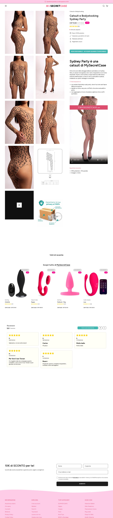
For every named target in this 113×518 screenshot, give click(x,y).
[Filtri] (100, 327)
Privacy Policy (9, 514)
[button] (103, 6)
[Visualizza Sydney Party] (19, 205)
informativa (75, 477)
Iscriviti (82, 484)
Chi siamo (8, 506)
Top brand (35, 512)
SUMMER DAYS (62, 503)
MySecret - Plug (61, 302)
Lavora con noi (36, 514)
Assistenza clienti (10, 503)
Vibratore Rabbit (89, 503)
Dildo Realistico (89, 506)
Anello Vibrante (89, 517)
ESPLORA (35, 500)
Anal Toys (61, 514)
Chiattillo (7, 302)
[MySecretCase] (56, 6)
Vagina (60, 506)
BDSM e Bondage (63, 517)
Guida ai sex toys (37, 517)
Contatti (7, 509)
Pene (59, 512)
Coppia (60, 509)
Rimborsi (7, 512)
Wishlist (34, 506)
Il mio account (36, 503)
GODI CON (88, 500)
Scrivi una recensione (88, 328)
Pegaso (33, 302)
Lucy (85, 302)
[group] (56, 1)
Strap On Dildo (89, 514)
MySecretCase (63, 265)
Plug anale (88, 512)
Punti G (34, 509)
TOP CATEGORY (63, 500)
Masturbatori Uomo (90, 509)
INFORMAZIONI (10, 500)
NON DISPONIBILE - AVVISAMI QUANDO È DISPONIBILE (88, 51)
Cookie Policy (9, 517)
